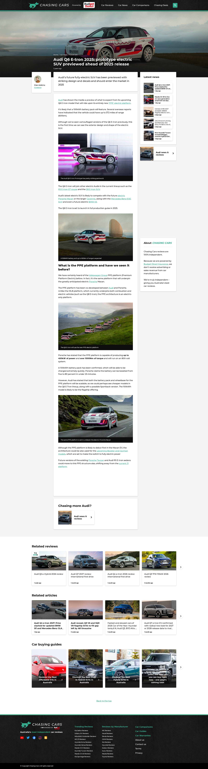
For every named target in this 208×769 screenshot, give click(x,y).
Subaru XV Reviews (82, 733)
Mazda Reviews (107, 754)
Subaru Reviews (108, 748)
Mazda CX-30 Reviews (83, 754)
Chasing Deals (161, 5)
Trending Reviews (84, 727)
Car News (122, 5)
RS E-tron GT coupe (67, 189)
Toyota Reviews (107, 757)
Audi (60, 100)
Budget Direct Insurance (156, 264)
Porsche (93, 281)
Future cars (73, 55)
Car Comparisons (140, 5)
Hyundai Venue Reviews (83, 745)
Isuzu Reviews (107, 751)
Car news (63, 55)
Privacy (139, 753)
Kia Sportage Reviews (82, 757)
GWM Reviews (107, 739)
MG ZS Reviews (80, 739)
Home (55, 55)
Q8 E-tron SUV (93, 189)
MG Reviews (106, 730)
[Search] (175, 5)
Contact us (140, 744)
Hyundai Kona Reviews (83, 742)
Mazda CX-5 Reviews (82, 748)
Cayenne (91, 199)
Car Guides (140, 731)
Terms (138, 749)
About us (139, 740)
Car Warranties (143, 735)
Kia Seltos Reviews (81, 730)
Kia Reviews (106, 742)
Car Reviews (107, 5)
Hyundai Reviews (108, 745)
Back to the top (104, 701)
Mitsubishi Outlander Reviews (85, 736)
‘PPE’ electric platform (120, 103)
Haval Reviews (107, 733)
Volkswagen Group (98, 275)
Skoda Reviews (107, 736)
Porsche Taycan (96, 460)
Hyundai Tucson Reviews (84, 751)
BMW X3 (93, 202)
